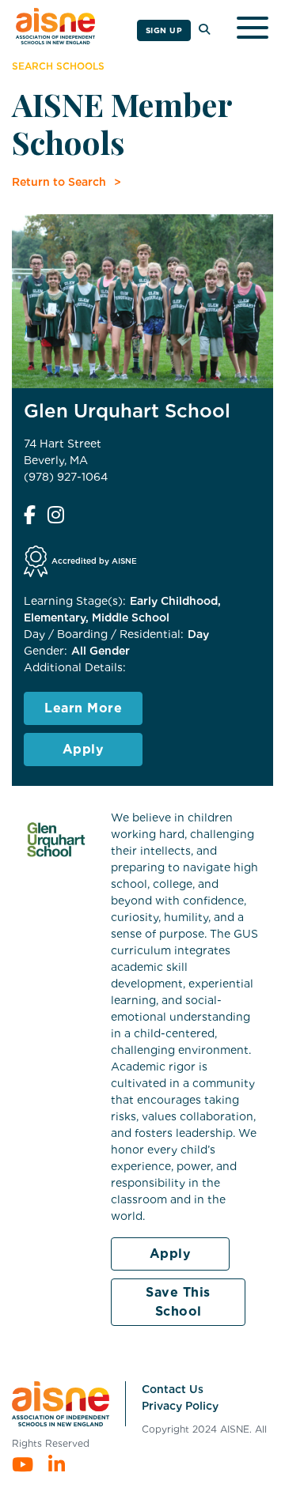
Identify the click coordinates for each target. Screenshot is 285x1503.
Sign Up (164, 30)
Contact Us (172, 1389)
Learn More (83, 708)
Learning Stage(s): (75, 601)
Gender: (45, 650)
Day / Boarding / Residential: (104, 634)
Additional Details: (75, 667)
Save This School (178, 1302)
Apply (83, 749)
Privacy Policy (180, 1405)
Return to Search (59, 182)
